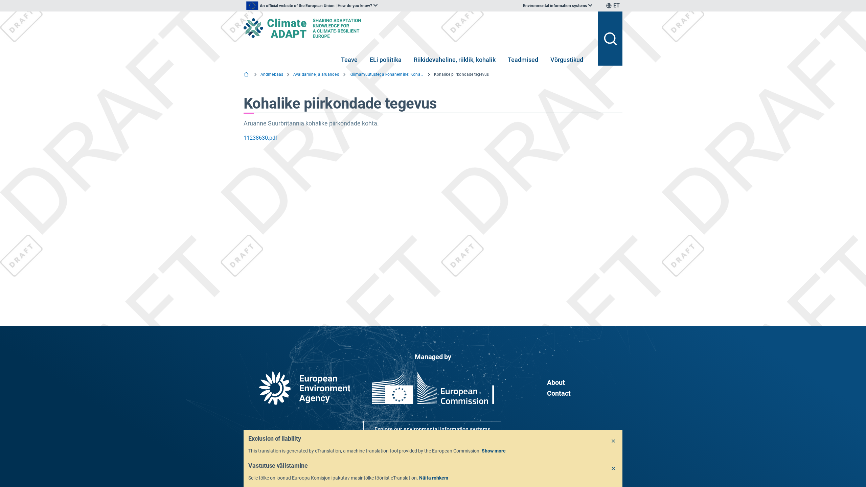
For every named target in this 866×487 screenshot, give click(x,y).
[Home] (247, 74)
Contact (559, 393)
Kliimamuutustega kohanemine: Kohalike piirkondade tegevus (386, 74)
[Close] (614, 441)
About (556, 382)
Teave (349, 59)
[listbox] (312, 5)
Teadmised (523, 59)
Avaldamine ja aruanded (316, 74)
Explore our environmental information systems (432, 429)
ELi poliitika (386, 59)
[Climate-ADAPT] (418, 28)
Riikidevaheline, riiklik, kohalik (455, 59)
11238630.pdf (260, 138)
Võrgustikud (566, 59)
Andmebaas (271, 74)
